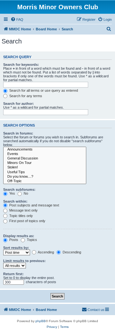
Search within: (15, 201)
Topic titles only (20, 216)
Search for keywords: (21, 64)
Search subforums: (19, 189)
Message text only (23, 210)
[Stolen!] (45, 167)
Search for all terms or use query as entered (43, 90)
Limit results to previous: (24, 261)
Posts (13, 240)
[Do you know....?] (45, 176)
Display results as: (18, 236)
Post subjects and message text (33, 205)
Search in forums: (18, 133)
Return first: (13, 274)
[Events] (45, 154)
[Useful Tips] (45, 172)
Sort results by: (16, 248)
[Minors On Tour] (45, 163)
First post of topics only (26, 221)
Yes (11, 193)
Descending (71, 252)
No (25, 193)
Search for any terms (25, 96)
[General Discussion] (45, 158)
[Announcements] (45, 149)
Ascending (45, 252)
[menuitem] (17, 19)
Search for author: (18, 103)
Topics (31, 240)
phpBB (40, 321)
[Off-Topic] (45, 181)
